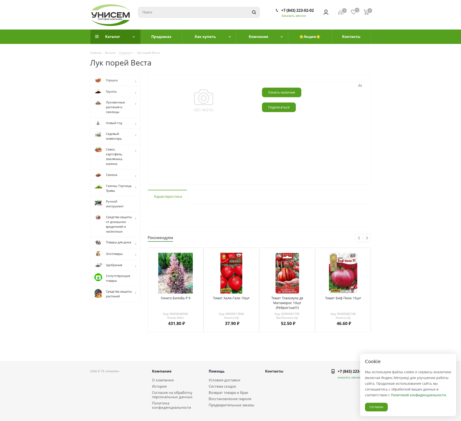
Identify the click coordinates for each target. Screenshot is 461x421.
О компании (163, 380)
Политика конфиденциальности (171, 405)
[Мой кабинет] (325, 12)
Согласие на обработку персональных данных (172, 394)
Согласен (376, 407)
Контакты (274, 371)
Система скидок (222, 386)
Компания (161, 371)
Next (367, 238)
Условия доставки (224, 380)
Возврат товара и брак (228, 392)
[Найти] (254, 12)
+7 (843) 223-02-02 (297, 10)
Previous (359, 238)
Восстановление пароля (230, 398)
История (159, 386)
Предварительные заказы (231, 405)
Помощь (216, 371)
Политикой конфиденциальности (418, 395)
